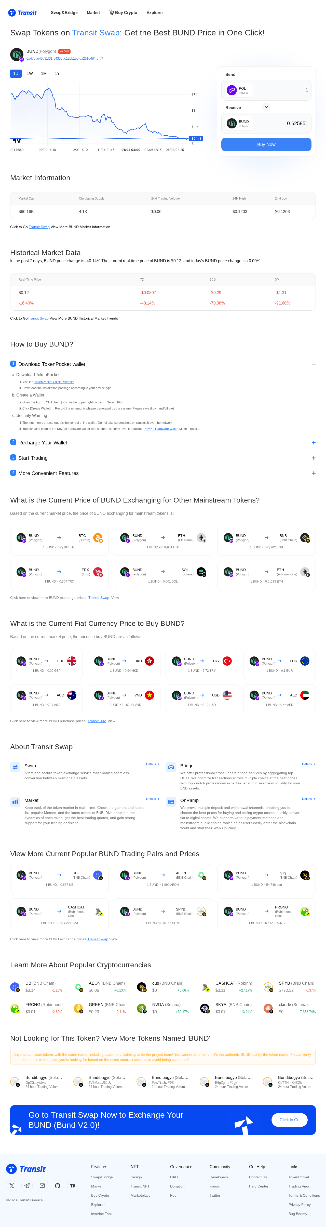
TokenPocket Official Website (54, 382)
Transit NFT (140, 1186)
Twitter (215, 1195)
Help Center (258, 1186)
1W (30, 73)
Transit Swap (96, 32)
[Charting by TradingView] (17, 141)
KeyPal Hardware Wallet (161, 429)
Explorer (154, 12)
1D (16, 73)
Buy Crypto (126, 12)
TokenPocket (299, 1177)
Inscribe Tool (101, 1214)
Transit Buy (97, 721)
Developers (219, 1177)
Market (93, 12)
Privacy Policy (300, 1205)
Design (136, 1177)
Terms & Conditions (304, 1195)
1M (44, 73)
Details (151, 764)
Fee (173, 1195)
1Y (57, 73)
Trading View (299, 1186)
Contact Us (258, 1177)
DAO (174, 1177)
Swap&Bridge (64, 12)
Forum (215, 1186)
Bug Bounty (298, 1214)
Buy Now (266, 144)
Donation (177, 1186)
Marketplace (141, 1195)
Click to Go (290, 1120)
